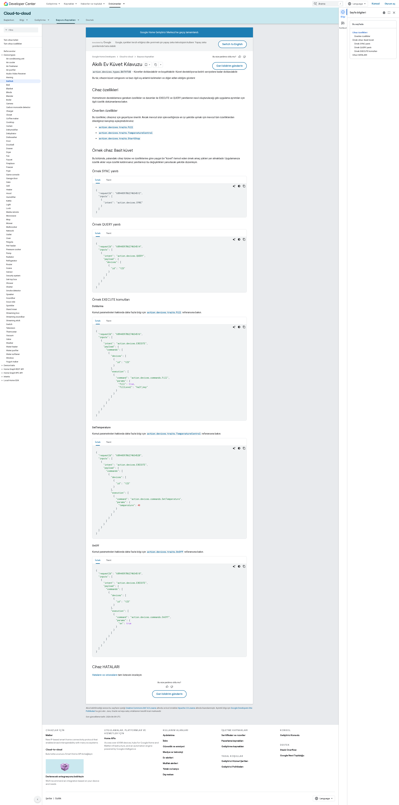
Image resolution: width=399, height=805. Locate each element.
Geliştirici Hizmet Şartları (234, 761)
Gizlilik (58, 798)
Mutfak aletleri (170, 763)
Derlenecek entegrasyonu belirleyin (65, 776)
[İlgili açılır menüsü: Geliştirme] (49, 20)
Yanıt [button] (108, 179)
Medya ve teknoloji (173, 752)
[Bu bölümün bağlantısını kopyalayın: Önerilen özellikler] (121, 111)
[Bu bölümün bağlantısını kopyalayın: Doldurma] (107, 306)
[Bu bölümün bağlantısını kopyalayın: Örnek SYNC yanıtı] (121, 171)
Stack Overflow (288, 749)
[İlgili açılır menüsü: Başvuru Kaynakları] (79, 20)
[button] (20, 55)
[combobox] (327, 4)
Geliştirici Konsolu (289, 735)
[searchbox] (21, 29)
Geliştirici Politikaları (232, 766)
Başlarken (9, 20)
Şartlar (49, 798)
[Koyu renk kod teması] (239, 186)
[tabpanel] (169, 200)
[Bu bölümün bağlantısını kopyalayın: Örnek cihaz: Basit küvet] (136, 151)
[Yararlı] (239, 56)
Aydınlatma (168, 735)
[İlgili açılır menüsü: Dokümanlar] (125, 3)
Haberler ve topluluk (91, 3)
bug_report (384, 12)
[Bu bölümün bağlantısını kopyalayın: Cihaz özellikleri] (121, 90)
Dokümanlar (115, 3)
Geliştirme (51, 3)
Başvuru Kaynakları (66, 20)
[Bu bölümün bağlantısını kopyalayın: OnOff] (103, 546)
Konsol (376, 3)
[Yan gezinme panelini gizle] (37, 799)
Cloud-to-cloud (17, 13)
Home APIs (110, 738)
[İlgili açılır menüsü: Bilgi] (28, 20)
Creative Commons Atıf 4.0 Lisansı (141, 708)
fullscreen (389, 12)
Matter (49, 735)
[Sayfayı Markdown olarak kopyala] (156, 64)
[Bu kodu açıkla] (234, 186)
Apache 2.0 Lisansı (186, 708)
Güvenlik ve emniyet (174, 746)
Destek (90, 20)
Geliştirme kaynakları (232, 746)
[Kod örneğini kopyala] (244, 186)
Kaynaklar (69, 3)
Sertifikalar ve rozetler (233, 735)
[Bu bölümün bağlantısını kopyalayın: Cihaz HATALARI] (123, 667)
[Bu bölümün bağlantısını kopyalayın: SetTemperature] (114, 427)
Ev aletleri (168, 757)
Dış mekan (168, 774)
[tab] (97, 179)
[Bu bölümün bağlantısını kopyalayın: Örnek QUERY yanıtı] (123, 225)
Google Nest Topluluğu (292, 755)
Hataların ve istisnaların (104, 674)
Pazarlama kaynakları (232, 740)
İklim (165, 740)
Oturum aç (390, 3)
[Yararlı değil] (244, 56)
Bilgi (22, 20)
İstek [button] (98, 179)
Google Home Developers (103, 56)
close (394, 12)
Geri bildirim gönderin (229, 65)
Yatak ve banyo (171, 768)
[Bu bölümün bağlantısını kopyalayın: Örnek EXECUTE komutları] (133, 300)
